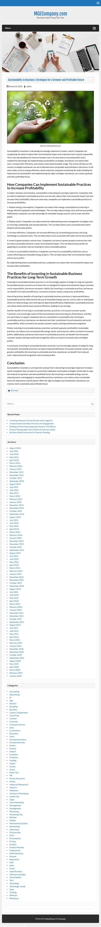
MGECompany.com (50, 14)
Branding (13, 706)
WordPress (50, 919)
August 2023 (15, 553)
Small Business (15, 871)
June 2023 (14, 559)
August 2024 (15, 517)
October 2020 (15, 655)
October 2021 (15, 619)
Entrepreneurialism (17, 739)
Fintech (12, 751)
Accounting (14, 691)
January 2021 (15, 646)
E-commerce (14, 730)
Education (13, 733)
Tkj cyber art (5, 926)
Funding (12, 760)
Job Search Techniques (19, 793)
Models (12, 820)
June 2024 (14, 523)
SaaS (11, 862)
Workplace (14, 898)
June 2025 (14, 490)
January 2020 (15, 676)
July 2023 (13, 556)
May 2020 (14, 664)
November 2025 (16, 475)
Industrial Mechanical (18, 784)
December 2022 (16, 577)
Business (14, 390)
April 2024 (14, 529)
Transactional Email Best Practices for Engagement (31, 423)
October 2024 (15, 511)
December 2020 (16, 649)
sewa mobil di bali (19, 926)
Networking (14, 826)
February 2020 (15, 673)
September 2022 (16, 586)
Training (13, 892)
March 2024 (14, 532)
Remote (12, 856)
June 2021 (14, 631)
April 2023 (14, 565)
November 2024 (16, 508)
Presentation (15, 838)
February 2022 (15, 607)
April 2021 (14, 637)
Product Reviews (16, 847)
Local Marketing (16, 802)
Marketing (14, 811)
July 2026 (13, 451)
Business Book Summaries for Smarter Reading (29, 432)
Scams (12, 868)
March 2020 (14, 670)
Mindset (13, 817)
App (11, 700)
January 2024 (15, 538)
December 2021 (16, 613)
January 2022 (15, 610)
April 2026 (14, 460)
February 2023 (15, 571)
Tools (11, 889)
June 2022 (14, 595)
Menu (8, 28)
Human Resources (17, 778)
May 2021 (14, 634)
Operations (14, 829)
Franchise (13, 754)
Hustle (12, 781)
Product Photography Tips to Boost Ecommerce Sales (32, 429)
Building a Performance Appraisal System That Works (32, 426)
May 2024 (14, 526)
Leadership (14, 796)
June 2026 (14, 454)
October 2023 (15, 547)
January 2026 (15, 469)
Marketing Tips (16, 814)
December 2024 (16, 505)
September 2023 (16, 550)
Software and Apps (17, 874)
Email (11, 736)
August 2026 (15, 448)
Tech (11, 880)
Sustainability (15, 877)
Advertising (14, 694)
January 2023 (15, 574)
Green (12, 769)
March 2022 (14, 604)
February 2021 (15, 643)
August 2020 (15, 661)
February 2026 (15, 466)
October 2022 (15, 583)
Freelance (13, 757)
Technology (14, 883)
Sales (11, 865)
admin (29, 86)
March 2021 (14, 640)
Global (12, 763)
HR (10, 775)
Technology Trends (17, 886)
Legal (11, 799)
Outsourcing (14, 832)
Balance (12, 703)
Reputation (14, 859)
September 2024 (16, 514)
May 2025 (14, 493)
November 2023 (16, 544)
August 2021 (15, 625)
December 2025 (16, 472)
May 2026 (14, 457)
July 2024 (13, 520)
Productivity (14, 850)
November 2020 (16, 652)
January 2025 (15, 502)
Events (12, 745)
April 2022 (14, 601)
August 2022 (15, 589)
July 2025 (13, 487)
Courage (61, 919)
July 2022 (13, 592)
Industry (13, 787)
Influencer (13, 790)
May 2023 (14, 562)
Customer (13, 721)
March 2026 (14, 463)
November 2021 (16, 616)
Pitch (11, 835)
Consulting (14, 715)
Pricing (12, 841)
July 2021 (13, 628)
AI (10, 697)
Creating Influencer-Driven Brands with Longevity (31, 420)
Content (13, 718)
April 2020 (14, 667)
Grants (12, 766)
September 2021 (16, 622)
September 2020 (16, 658)
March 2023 (14, 568)
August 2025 (15, 484)
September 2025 (16, 481)
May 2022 (14, 598)
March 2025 (14, 496)
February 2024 (15, 535)
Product (12, 844)
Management (15, 805)
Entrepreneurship (17, 742)
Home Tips (14, 772)
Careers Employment (18, 712)
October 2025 (15, 478)
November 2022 (16, 580)
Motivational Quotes (18, 823)
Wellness (13, 895)
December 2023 (16, 541)
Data (11, 727)
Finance (12, 748)
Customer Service (17, 724)
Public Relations (16, 853)
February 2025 (15, 499)
